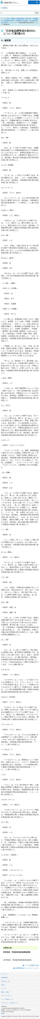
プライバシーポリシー (6, 995)
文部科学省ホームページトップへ (27, 968)
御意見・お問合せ (5, 992)
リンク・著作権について (7, 999)
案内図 (2, 1013)
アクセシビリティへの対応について (9, 1002)
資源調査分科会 (9, 20)
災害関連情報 (4, 977)
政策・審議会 (11, 18)
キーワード (3, 988)
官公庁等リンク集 (5, 981)
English (5, 8)
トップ (3, 18)
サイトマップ (4, 974)
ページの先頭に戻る (32, 965)
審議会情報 (20, 18)
